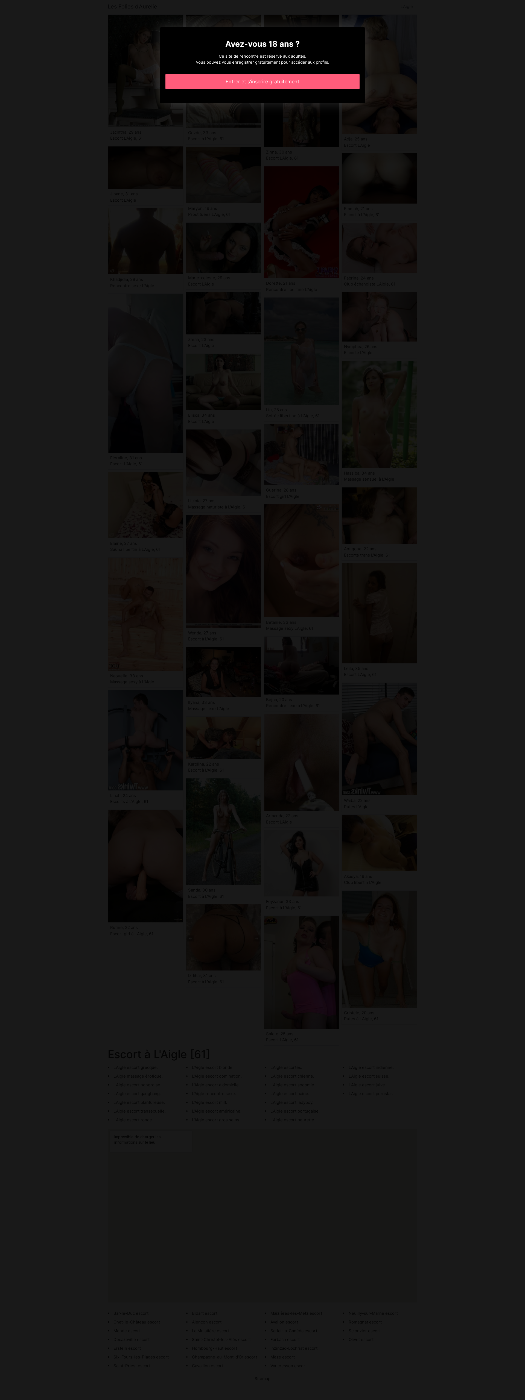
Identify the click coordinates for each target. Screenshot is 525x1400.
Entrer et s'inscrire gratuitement (262, 81)
